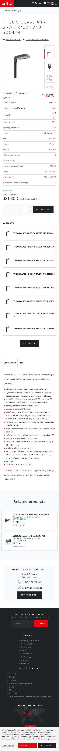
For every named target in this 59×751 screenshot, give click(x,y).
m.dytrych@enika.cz (32, 588)
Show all (29, 344)
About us (25, 663)
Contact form (29, 595)
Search (12, 687)
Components (27, 644)
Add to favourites (13, 39)
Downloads (14, 677)
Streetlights (17, 10)
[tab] (10, 363)
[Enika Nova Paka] (7, 3)
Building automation (30, 640)
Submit (40, 624)
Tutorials (12, 680)
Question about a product (37, 39)
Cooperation (26, 653)
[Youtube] (30, 714)
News (23, 650)
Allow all (47, 746)
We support (14, 693)
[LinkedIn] (36, 714)
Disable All (27, 746)
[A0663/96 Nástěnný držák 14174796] (8, 542)
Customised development (20, 684)
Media (11, 690)
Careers (12, 674)
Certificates (26, 657)
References (26, 647)
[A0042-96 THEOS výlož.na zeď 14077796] (8, 520)
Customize (8, 746)
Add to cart (43, 209)
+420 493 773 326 (32, 581)
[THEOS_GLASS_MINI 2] (23, 66)
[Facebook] (24, 714)
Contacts (25, 660)
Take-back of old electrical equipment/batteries (30, 697)
